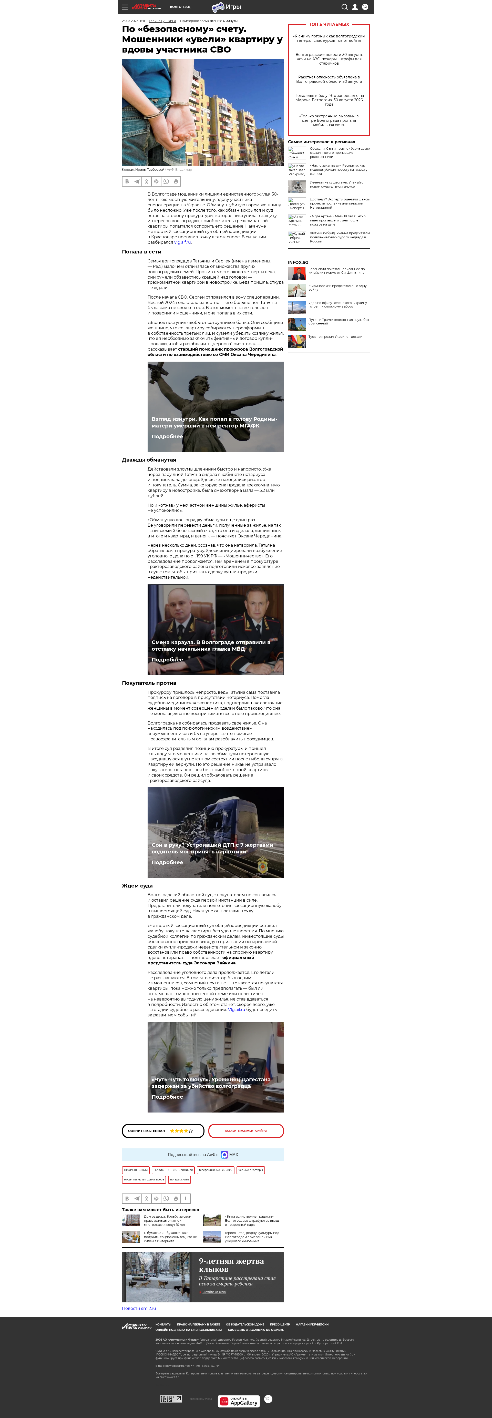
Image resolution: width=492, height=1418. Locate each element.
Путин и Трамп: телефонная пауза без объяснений (339, 321)
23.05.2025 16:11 (133, 21)
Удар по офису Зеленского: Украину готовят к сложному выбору (338, 304)
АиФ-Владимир (179, 169)
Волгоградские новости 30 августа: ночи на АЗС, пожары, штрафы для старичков (329, 59)
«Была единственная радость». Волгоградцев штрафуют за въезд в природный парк (252, 1221)
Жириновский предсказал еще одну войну (338, 287)
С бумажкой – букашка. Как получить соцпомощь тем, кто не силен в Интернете (170, 1237)
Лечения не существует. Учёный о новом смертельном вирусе (337, 184)
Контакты (163, 1324)
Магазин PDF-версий (312, 1324)
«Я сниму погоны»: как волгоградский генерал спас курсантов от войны (329, 38)
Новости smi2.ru (139, 1308)
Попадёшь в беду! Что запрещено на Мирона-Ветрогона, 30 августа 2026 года (329, 100)
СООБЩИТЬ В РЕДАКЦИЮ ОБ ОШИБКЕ (256, 1330)
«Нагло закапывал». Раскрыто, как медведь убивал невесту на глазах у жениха (338, 170)
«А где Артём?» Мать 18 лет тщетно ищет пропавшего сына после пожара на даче (338, 220)
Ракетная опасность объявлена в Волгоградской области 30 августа (329, 79)
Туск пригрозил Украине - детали (335, 337)
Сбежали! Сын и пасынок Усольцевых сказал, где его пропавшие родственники (340, 153)
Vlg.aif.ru (236, 1009)
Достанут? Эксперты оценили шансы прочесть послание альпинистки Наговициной (340, 203)
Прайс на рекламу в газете (198, 1324)
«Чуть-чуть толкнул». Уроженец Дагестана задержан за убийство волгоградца (211, 1082)
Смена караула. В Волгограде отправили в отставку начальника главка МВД (211, 645)
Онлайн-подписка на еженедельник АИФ (189, 1330)
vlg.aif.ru (182, 242)
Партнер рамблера (200, 1398)
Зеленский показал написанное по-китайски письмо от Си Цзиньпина (337, 270)
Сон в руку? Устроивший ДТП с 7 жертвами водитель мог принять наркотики (212, 848)
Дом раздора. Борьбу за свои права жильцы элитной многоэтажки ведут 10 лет (167, 1221)
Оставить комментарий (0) (246, 1131)
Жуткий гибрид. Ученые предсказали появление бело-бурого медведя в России (340, 237)
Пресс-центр (280, 1324)
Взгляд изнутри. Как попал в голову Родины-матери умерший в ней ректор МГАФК (215, 422)
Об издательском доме (245, 1324)
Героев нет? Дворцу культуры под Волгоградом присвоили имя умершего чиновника (252, 1237)
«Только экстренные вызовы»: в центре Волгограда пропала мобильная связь (329, 120)
